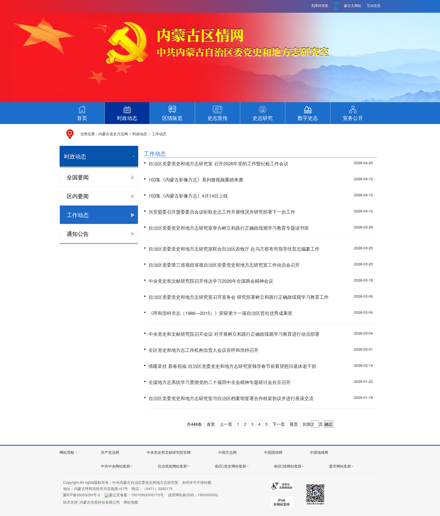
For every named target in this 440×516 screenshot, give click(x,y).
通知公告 (78, 233)
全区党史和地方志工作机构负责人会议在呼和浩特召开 (203, 350)
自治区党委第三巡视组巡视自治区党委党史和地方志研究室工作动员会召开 (224, 264)
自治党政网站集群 (172, 466)
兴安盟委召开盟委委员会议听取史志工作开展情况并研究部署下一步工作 (221, 211)
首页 (211, 424)
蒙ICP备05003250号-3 (81, 494)
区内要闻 (78, 196)
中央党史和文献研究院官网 (169, 452)
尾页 (294, 424)
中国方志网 (227, 452)
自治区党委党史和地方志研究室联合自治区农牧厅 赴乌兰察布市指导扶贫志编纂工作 (233, 248)
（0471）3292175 (158, 488)
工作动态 (159, 133)
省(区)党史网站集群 (230, 466)
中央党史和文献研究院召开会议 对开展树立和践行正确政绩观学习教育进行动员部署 (233, 333)
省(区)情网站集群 (288, 466)
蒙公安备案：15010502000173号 (136, 494)
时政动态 (139, 133)
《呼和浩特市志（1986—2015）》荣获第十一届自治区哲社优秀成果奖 (220, 313)
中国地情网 (319, 452)
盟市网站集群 (340, 466)
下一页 (278, 424)
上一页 (226, 424)
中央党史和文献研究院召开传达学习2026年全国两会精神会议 (210, 280)
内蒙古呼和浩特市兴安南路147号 (101, 488)
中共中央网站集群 (115, 466)
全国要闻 (78, 177)
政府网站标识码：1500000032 (193, 494)
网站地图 (131, 502)
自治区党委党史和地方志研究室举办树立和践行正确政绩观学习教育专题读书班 (228, 227)
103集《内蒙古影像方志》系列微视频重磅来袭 (195, 179)
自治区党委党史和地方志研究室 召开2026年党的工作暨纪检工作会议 (218, 163)
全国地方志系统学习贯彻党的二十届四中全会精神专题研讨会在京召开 (219, 382)
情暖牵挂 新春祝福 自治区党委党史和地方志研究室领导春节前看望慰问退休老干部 (232, 366)
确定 (328, 424)
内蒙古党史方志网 (113, 133)
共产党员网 (110, 452)
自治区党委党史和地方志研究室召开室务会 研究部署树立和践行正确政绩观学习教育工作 (238, 296)
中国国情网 (273, 452)
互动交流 (373, 6)
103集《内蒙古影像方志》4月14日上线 (188, 195)
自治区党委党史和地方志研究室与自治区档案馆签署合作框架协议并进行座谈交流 (231, 398)
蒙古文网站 (352, 6)
